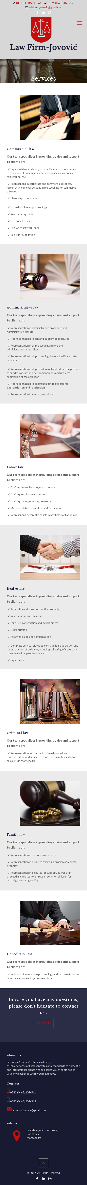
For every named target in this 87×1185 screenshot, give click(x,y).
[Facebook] (37, 12)
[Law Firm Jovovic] (43, 34)
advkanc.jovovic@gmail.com (45, 7)
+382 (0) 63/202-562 (60, 3)
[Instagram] (49, 12)
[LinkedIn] (43, 12)
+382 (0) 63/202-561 (28, 3)
